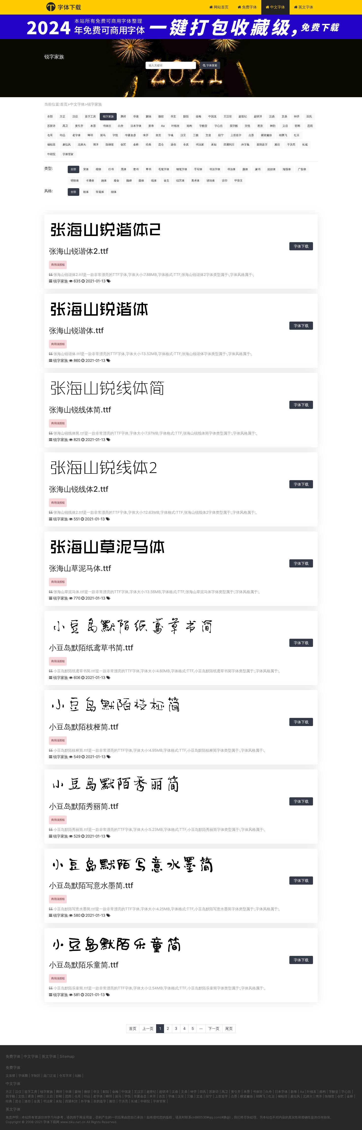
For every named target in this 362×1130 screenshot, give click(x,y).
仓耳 (50, 135)
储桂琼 (51, 144)
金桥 (136, 144)
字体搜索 (211, 65)
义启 (285, 126)
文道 (208, 135)
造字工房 (90, 116)
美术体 (195, 180)
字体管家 (68, 154)
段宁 (221, 135)
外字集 (245, 144)
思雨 (310, 126)
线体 (154, 180)
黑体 (123, 169)
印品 (62, 135)
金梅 (198, 116)
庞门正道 (49, 1075)
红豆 (296, 135)
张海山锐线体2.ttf (78, 489)
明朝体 (75, 180)
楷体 (98, 169)
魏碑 (129, 180)
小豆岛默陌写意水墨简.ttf (91, 885)
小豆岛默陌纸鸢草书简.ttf (91, 647)
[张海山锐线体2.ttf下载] (113, 469)
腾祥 (123, 116)
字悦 (115, 135)
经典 (148, 144)
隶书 (136, 169)
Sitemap (67, 1056)
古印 (224, 180)
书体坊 (107, 126)
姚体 (104, 180)
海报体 (287, 169)
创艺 (123, 144)
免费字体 (249, 7)
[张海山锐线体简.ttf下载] (118, 389)
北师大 (82, 144)
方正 (62, 116)
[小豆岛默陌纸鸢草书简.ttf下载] (147, 627)
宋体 (86, 169)
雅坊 (277, 144)
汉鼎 (272, 116)
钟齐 (296, 116)
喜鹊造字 (262, 144)
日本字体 (136, 126)
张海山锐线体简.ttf (80, 409)
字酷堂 (203, 126)
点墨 (251, 135)
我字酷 (234, 126)
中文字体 (277, 7)
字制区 (35, 1075)
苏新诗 (51, 126)
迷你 (173, 144)
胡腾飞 (283, 135)
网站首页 (221, 7)
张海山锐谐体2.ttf (78, 251)
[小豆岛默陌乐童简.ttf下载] (128, 944)
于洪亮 (291, 144)
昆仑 (161, 144)
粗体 (86, 192)
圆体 (141, 180)
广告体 (302, 169)
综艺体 (180, 180)
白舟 (120, 126)
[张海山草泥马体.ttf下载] (118, 548)
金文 (166, 180)
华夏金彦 (130, 135)
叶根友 (175, 126)
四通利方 (229, 144)
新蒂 (151, 126)
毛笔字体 (163, 169)
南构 (189, 126)
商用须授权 (58, 264)
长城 (305, 144)
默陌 (186, 116)
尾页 (229, 1028)
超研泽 (258, 116)
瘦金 (116, 180)
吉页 (158, 135)
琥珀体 (211, 180)
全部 (50, 116)
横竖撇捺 (266, 135)
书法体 (231, 169)
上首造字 (235, 135)
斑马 (103, 135)
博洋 (96, 144)
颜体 (245, 169)
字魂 (170, 135)
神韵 (272, 126)
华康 (136, 116)
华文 (173, 116)
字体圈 (23, 1075)
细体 (113, 192)
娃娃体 (271, 169)
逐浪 (260, 126)
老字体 (76, 135)
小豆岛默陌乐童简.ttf (83, 964)
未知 (213, 144)
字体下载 (301, 246)
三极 (195, 135)
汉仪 (75, 116)
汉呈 (183, 135)
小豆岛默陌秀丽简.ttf (83, 806)
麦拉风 (67, 144)
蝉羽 (90, 135)
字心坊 (218, 126)
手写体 (198, 169)
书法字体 (214, 169)
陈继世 (110, 144)
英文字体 (305, 7)
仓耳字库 (65, 1075)
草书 (148, 169)
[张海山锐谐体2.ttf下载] (113, 231)
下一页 (213, 1028)
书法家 (200, 144)
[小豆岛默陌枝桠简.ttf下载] (128, 707)
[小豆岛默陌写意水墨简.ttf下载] (147, 865)
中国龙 (212, 116)
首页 (63, 104)
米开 (145, 135)
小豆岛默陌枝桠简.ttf (83, 726)
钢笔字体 (181, 169)
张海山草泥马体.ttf (80, 568)
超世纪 (243, 116)
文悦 (247, 126)
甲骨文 (238, 180)
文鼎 (284, 116)
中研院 (51, 154)
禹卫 (65, 126)
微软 (161, 116)
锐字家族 (94, 104)
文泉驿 (10, 1075)
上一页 (147, 1028)
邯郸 (297, 126)
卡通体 (90, 180)
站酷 (78, 1075)
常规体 (100, 192)
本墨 (93, 126)
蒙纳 (148, 116)
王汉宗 (228, 116)
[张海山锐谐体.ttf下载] (108, 310)
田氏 (309, 116)
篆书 (258, 169)
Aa (163, 126)
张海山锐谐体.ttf (76, 330)
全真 (186, 144)
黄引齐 (79, 126)
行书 (111, 169)
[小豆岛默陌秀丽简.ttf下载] (128, 786)
